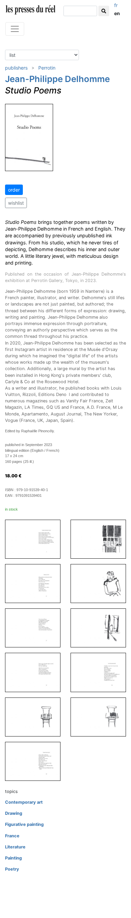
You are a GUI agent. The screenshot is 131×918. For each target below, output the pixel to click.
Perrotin (46, 68)
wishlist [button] (16, 203)
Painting (13, 858)
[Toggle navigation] (14, 29)
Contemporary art (24, 802)
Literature (15, 846)
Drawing (13, 813)
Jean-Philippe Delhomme (57, 79)
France (12, 835)
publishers (16, 68)
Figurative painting (24, 824)
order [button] (14, 190)
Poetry (12, 869)
